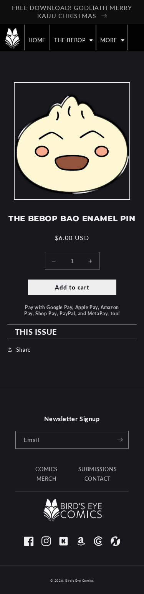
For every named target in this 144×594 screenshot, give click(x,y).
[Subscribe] (119, 440)
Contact (97, 478)
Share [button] (23, 349)
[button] (73, 40)
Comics (46, 469)
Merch (46, 478)
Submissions (97, 469)
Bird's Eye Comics (79, 580)
